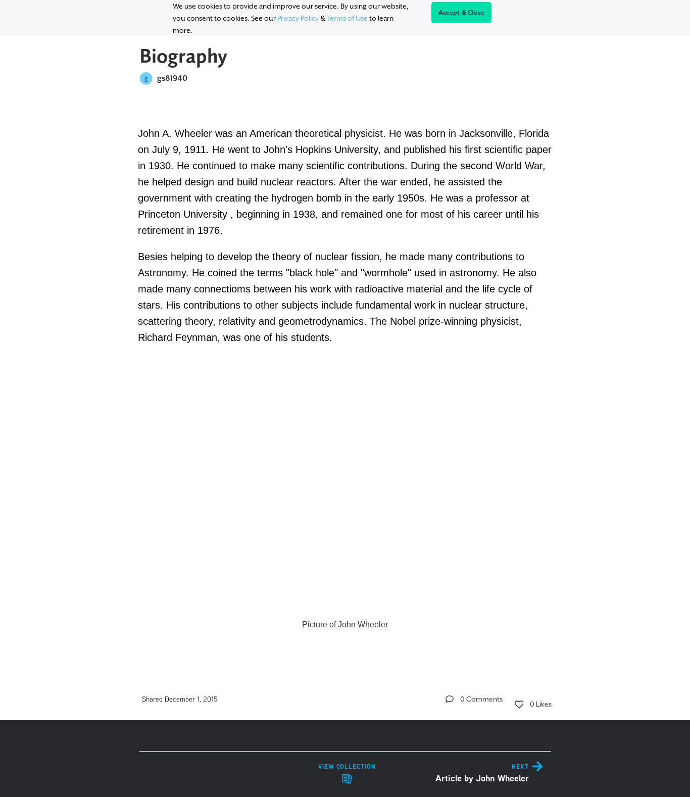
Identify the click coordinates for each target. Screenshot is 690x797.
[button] (450, 699)
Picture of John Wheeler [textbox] (345, 624)
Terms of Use (347, 18)
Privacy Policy (298, 18)
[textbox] (345, 377)
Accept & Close (461, 12)
